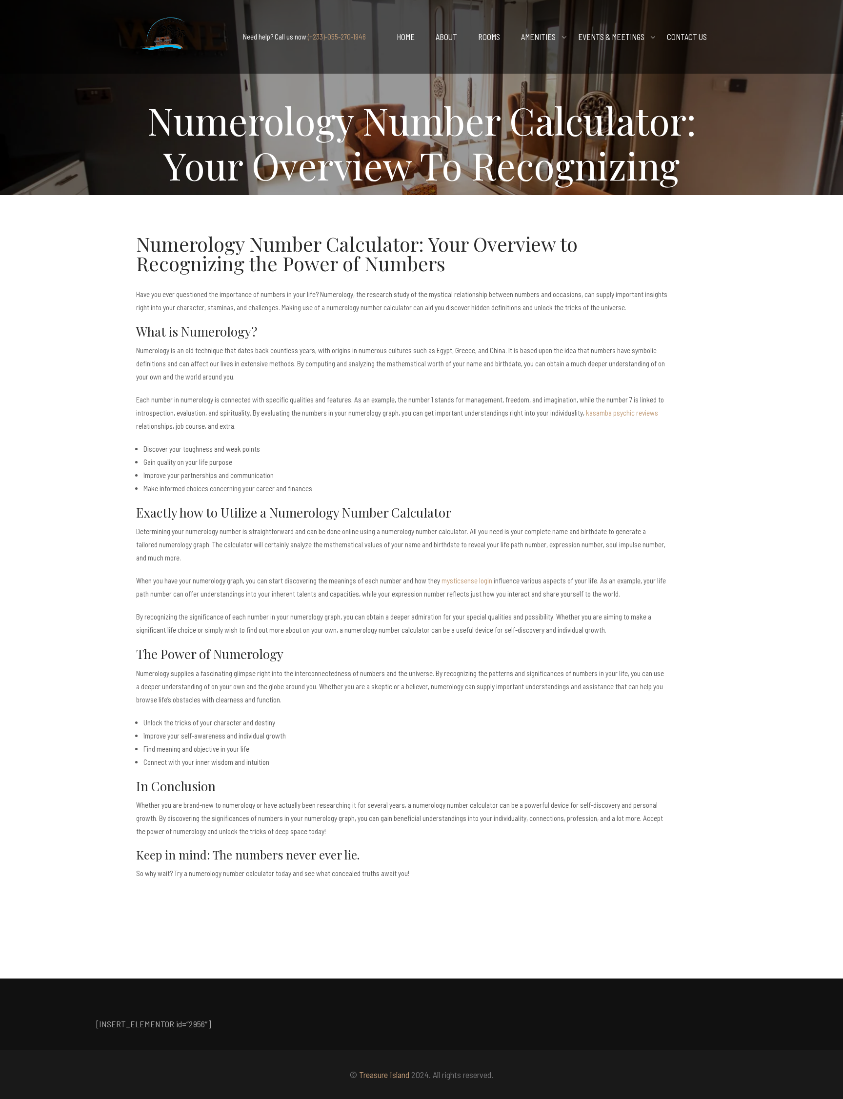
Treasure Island (384, 1074)
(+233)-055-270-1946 (337, 36)
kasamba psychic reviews (622, 412)
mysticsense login (467, 580)
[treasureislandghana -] (165, 36)
